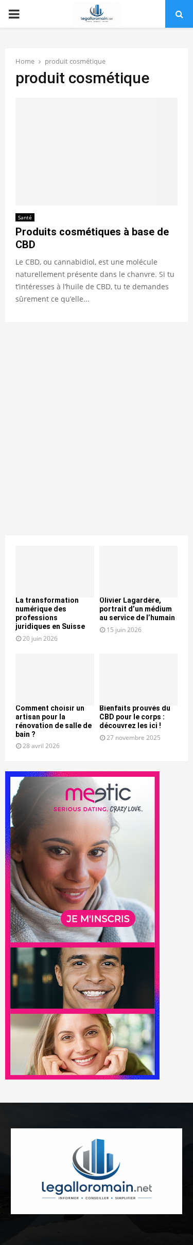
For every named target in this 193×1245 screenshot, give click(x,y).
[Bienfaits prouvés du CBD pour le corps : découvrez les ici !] (138, 680)
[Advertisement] (96, 428)
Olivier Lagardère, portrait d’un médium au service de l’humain (137, 609)
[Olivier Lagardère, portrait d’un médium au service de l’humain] (138, 572)
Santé (25, 217)
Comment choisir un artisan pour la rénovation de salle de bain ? (53, 721)
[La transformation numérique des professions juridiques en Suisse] (54, 572)
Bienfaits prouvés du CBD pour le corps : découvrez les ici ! (134, 717)
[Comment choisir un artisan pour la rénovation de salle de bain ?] (54, 680)
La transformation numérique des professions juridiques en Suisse (50, 613)
